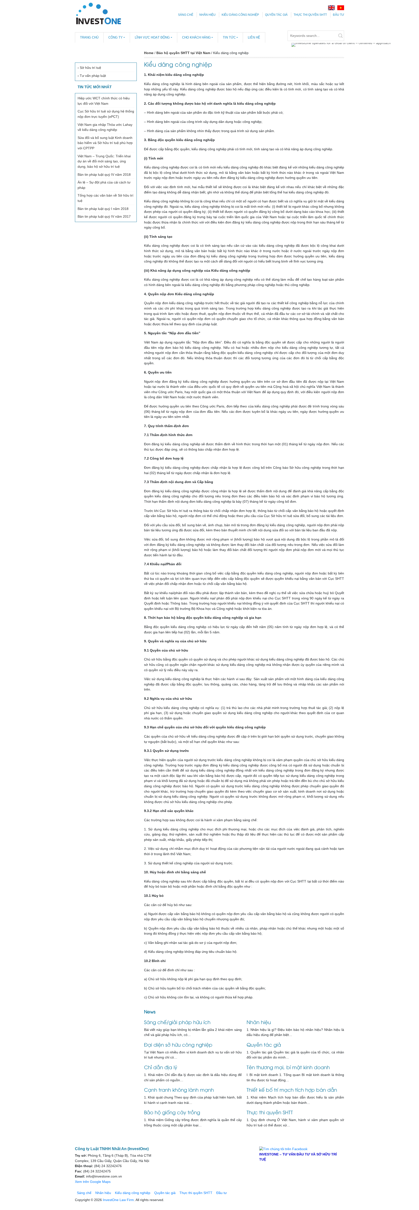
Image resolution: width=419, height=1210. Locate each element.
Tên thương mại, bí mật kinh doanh (288, 1067)
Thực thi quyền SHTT (310, 14)
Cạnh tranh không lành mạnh (179, 1089)
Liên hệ (254, 37)
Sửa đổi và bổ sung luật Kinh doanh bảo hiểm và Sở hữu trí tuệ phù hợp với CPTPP (105, 143)
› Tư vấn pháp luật (92, 76)
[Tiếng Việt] (340, 7)
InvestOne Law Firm (118, 1200)
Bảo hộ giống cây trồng (172, 1112)
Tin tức (229, 37)
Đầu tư (338, 14)
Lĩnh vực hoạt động (152, 37)
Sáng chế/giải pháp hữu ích (177, 1022)
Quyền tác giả (276, 14)
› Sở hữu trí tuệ (89, 68)
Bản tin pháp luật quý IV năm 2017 (104, 216)
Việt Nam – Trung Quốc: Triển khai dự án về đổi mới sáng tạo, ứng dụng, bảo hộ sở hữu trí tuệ (104, 161)
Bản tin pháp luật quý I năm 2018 (103, 209)
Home (148, 53)
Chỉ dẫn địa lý (160, 1067)
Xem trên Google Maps (93, 1182)
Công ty (115, 37)
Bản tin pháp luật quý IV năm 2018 (104, 174)
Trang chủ (89, 37)
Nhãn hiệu (207, 14)
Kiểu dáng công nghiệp (240, 14)
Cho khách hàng (196, 37)
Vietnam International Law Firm (98, 13)
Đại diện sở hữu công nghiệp (178, 1044)
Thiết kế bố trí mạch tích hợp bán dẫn (292, 1089)
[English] (331, 7)
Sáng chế (185, 14)
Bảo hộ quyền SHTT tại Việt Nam (183, 53)
